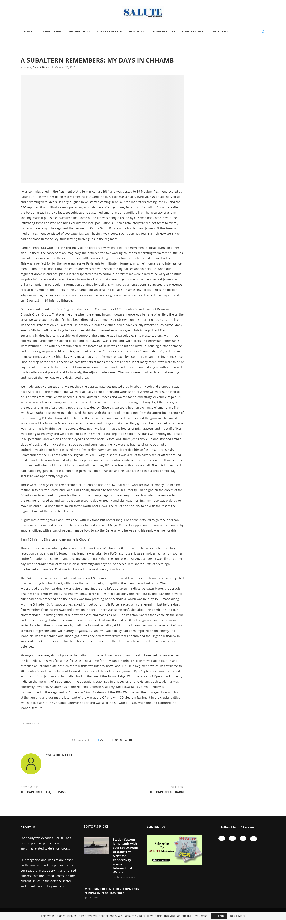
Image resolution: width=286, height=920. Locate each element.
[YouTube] (221, 838)
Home (28, 31)
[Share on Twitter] (116, 740)
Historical (137, 31)
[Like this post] (104, 740)
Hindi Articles (164, 31)
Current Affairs (110, 31)
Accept (219, 916)
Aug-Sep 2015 (31, 723)
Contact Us (219, 31)
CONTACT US (156, 827)
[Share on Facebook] (112, 740)
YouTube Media (79, 31)
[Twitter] (253, 838)
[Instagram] (232, 838)
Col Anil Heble (41, 67)
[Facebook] (243, 838)
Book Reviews (193, 31)
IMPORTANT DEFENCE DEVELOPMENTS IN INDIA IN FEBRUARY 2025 (111, 891)
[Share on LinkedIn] (126, 740)
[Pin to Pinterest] (121, 740)
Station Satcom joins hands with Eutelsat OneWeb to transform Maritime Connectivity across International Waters (125, 855)
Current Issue (50, 31)
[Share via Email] (130, 740)
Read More (237, 915)
